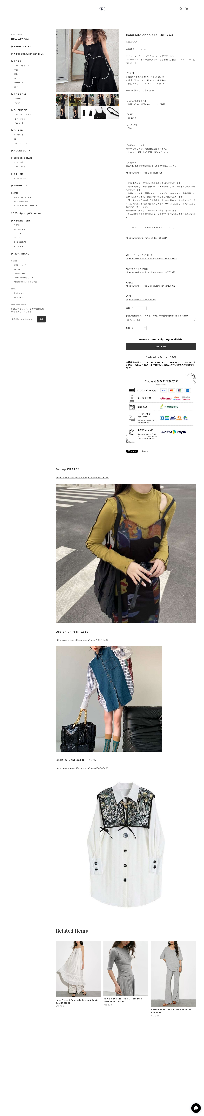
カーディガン (20, 82)
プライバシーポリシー (23, 277)
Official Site (20, 297)
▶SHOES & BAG (21, 158)
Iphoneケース (20, 178)
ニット (17, 87)
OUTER (17, 238)
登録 (41, 319)
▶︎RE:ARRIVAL (20, 253)
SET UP (18, 233)
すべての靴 (19, 162)
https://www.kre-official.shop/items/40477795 (82, 477)
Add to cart (161, 347)
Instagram (19, 293)
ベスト (17, 78)
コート (17, 139)
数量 (128, 328)
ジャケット (19, 135)
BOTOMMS (19, 229)
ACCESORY (19, 246)
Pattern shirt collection (25, 206)
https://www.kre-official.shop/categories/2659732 (151, 272)
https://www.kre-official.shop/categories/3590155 (151, 258)
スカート (18, 98)
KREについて (20, 265)
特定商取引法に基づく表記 (25, 282)
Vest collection (21, 202)
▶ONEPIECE (19, 110)
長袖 (16, 74)
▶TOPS (16, 61)
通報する (145, 451)
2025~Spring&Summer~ (27, 213)
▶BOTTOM (18, 94)
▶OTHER (17, 174)
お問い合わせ (20, 273)
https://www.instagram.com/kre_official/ (146, 238)
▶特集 (14, 193)
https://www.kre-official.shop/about (144, 173)
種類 (128, 308)
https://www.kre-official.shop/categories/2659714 (151, 286)
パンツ (17, 103)
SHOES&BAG (20, 242)
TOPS (17, 225)
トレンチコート (21, 143)
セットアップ (20, 119)
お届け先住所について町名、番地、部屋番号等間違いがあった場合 (157, 316)
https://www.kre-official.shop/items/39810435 (82, 640)
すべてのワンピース (22, 114)
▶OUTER (17, 130)
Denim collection (22, 197)
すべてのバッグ (21, 166)
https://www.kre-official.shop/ (141, 300)
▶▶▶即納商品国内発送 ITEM (28, 54)
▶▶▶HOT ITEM (21, 46)
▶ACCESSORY (20, 150)
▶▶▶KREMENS (21, 220)
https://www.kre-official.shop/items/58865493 (82, 768)
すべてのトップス (21, 65)
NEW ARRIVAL (20, 39)
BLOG (17, 269)
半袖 (16, 70)
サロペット (19, 123)
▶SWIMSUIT (19, 185)
